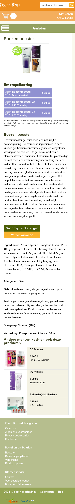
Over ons (10, 428)
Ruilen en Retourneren (18, 484)
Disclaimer (11, 439)
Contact (9, 477)
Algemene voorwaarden (18, 431)
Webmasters (47, 492)
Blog (60, 492)
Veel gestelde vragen (17, 480)
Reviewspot (27, 500)
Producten (39, 28)
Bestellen (10, 452)
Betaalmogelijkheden (17, 456)
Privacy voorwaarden (17, 435)
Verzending (11, 459)
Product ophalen (14, 463)
